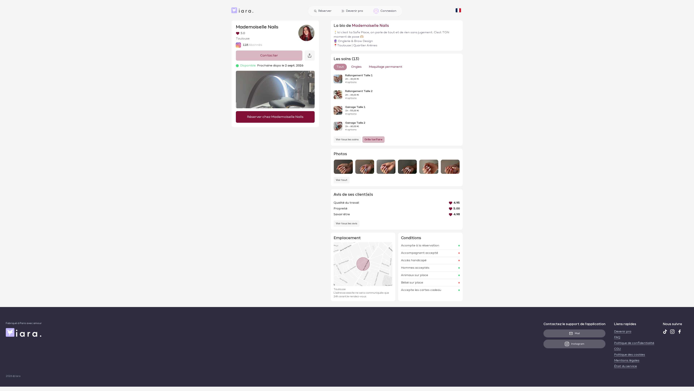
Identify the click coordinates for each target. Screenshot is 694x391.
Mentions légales (626, 360)
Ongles (356, 67)
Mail (577, 333)
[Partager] (310, 75)
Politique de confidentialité (634, 343)
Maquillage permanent (385, 67)
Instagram (577, 344)
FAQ (617, 337)
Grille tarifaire (373, 139)
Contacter (269, 55)
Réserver (324, 11)
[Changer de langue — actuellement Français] (458, 11)
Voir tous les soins (347, 139)
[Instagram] (672, 331)
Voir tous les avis (346, 223)
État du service (625, 366)
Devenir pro (354, 11)
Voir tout (341, 180)
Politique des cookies (629, 354)
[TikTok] (665, 331)
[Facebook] (679, 331)
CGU (617, 349)
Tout (340, 67)
